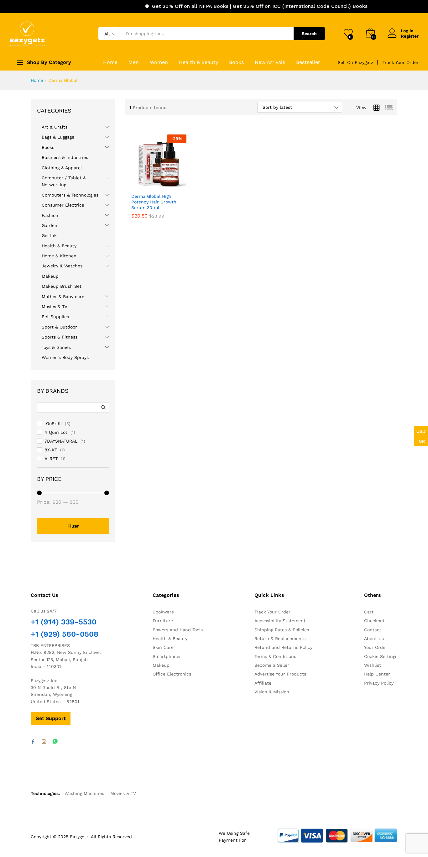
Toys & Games (56, 347)
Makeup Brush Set (61, 286)
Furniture (163, 620)
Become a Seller (271, 665)
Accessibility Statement (279, 620)
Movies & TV (54, 306)
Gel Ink (49, 235)
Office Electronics (172, 673)
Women (159, 62)
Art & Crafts (54, 126)
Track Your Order (401, 62)
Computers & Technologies (70, 194)
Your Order (375, 647)
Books (236, 62)
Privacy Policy (379, 683)
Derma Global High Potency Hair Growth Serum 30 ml (153, 202)
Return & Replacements (279, 638)
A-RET (51, 458)
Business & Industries (65, 157)
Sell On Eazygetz (355, 62)
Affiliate (262, 683)
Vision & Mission (271, 691)
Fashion (50, 215)
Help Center (377, 673)
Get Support (50, 718)
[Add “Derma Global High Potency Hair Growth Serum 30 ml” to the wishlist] (164, 182)
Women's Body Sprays (65, 357)
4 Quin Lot (55, 432)
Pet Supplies (55, 316)
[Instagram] (44, 742)
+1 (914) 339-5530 (64, 622)
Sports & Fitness (59, 336)
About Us (374, 638)
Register (410, 36)
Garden (49, 225)
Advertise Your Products (280, 673)
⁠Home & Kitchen (59, 255)
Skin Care (163, 647)
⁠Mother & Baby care (63, 296)
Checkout (374, 620)
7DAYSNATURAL (60, 441)
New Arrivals (270, 62)
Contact (372, 629)
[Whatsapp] (55, 741)
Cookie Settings (380, 656)
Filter (73, 525)
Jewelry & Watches (62, 265)
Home (110, 62)
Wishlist (372, 665)
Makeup (50, 276)
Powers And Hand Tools (178, 629)
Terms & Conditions (275, 656)
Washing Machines (84, 793)
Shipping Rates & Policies (281, 629)
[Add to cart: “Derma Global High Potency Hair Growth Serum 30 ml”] (136, 182)
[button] (178, 182)
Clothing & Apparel (62, 167)
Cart (368, 611)
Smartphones (167, 656)
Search (309, 33)
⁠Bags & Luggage (58, 136)
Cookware (163, 611)
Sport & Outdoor (59, 326)
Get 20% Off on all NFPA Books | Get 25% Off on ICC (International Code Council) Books (248, 6)
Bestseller (308, 62)
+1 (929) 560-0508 (64, 634)
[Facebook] (33, 742)
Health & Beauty (198, 62)
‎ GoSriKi (53, 423)
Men (133, 62)
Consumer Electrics (63, 205)
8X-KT (50, 449)
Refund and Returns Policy (283, 647)
